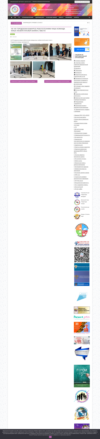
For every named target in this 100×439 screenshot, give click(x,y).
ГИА (15, 17)
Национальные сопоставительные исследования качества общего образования (82, 141)
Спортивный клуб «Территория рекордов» (85, 194)
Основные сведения (80, 60)
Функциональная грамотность (81, 182)
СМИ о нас (77, 174)
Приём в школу (78, 160)
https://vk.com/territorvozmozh (74, 11)
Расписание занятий (51, 17)
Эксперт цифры (78, 188)
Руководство (78, 72)
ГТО (19, 17)
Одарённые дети (39, 17)
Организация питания (27, 17)
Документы (78, 68)
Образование (78, 70)
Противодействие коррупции (81, 166)
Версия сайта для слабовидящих (82, 1)
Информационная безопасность (82, 135)
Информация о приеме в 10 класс (33, 22)
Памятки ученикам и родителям (82, 147)
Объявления (68, 17)
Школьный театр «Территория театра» (85, 201)
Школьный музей (78, 186)
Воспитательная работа (80, 117)
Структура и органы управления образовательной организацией (81, 64)
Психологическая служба (85, 208)
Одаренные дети (78, 145)
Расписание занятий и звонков (81, 172)
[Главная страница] (11, 17)
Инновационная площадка (80, 133)
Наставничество (78, 137)
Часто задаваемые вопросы (81, 184)
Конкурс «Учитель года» (85, 215)
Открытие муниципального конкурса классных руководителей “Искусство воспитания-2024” (58, 81)
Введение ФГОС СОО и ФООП (81, 115)
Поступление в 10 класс (80, 158)
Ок (50, 436)
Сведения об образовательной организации (41, 1)
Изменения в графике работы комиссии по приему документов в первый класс (24, 81)
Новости (61, 17)
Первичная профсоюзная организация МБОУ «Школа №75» (80, 150)
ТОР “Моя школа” (78, 180)
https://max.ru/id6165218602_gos (73, 13)
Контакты (76, 17)
